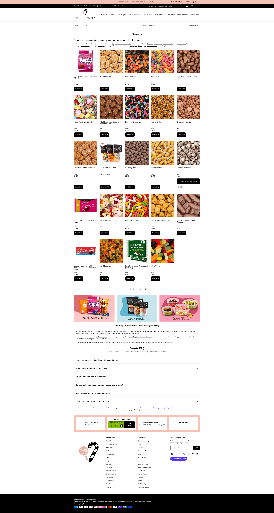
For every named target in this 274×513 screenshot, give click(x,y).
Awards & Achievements (145, 467)
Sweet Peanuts (156, 168)
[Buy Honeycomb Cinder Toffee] (162, 205)
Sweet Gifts (109, 464)
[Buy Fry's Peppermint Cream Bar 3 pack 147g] (137, 251)
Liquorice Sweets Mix (133, 122)
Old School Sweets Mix (108, 220)
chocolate (150, 44)
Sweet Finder (110, 441)
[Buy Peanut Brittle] (162, 107)
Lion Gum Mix (130, 76)
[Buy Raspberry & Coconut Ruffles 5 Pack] (85, 205)
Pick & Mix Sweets (111, 444)
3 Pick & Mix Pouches (108, 168)
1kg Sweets (109, 477)
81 (140, 289)
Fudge (108, 461)
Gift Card (108, 487)
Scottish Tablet (105, 76)
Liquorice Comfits (131, 220)
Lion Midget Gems (106, 266)
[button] (183, 1)
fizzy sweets (116, 44)
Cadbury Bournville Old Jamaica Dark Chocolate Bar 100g (85, 267)
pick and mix (85, 46)
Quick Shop (78, 89)
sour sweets (158, 44)
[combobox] (166, 6)
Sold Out (180, 187)
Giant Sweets (110, 454)
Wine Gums (155, 266)
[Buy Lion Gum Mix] (137, 61)
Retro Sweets (110, 447)
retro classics (181, 44)
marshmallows (123, 333)
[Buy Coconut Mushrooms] (188, 153)
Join (196, 447)
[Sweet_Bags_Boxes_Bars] (94, 308)
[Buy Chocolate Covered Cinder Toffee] (188, 61)
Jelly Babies (155, 76)
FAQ (139, 444)
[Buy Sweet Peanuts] (162, 153)
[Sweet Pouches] (137, 308)
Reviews (140, 461)
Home (145, 25)
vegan (132, 46)
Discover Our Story (143, 464)
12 (82, 25)
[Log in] (199, 6)
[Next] (146, 289)
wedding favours (135, 337)
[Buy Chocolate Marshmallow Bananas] (188, 205)
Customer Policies (143, 487)
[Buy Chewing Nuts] (137, 153)
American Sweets (111, 470)
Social (140, 480)
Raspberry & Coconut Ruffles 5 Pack (85, 221)
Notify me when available (188, 181)
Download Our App (143, 441)
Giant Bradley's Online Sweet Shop (83, 499)
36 (90, 25)
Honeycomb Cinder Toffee (161, 220)
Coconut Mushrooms (184, 168)
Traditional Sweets (111, 451)
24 (86, 25)
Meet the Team (142, 474)
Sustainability (142, 484)
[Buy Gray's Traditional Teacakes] (85, 153)
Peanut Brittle (156, 122)
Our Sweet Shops (143, 451)
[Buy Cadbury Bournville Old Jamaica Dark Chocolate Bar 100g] (85, 251)
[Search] (187, 6)
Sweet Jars (109, 467)
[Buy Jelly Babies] (162, 61)
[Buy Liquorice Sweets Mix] (137, 107)
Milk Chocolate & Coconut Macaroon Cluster (109, 123)
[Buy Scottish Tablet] (111, 61)
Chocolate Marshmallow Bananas (186, 221)
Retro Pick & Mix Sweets (83, 122)
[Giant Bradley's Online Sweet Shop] (84, 14)
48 (93, 25)
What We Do (141, 454)
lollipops (131, 333)
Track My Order (142, 457)
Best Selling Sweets (112, 474)
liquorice (166, 44)
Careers (140, 477)
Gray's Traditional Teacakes (84, 168)
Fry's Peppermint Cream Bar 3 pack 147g (136, 267)
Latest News (141, 470)
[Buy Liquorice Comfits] (137, 205)
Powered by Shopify (79, 504)
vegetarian (138, 46)
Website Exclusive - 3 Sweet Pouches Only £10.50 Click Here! (137, 2)
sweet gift (101, 46)
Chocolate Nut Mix (184, 122)
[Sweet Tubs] (179, 308)
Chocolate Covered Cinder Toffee (187, 77)
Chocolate (109, 457)
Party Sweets (110, 480)
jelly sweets (85, 333)
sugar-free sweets (150, 46)
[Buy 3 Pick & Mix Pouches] (111, 153)
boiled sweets (94, 333)
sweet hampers (147, 337)
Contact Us (141, 447)
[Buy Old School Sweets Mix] (111, 205)
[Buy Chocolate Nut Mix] (188, 107)
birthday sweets (101, 337)
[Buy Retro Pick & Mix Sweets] (85, 107)
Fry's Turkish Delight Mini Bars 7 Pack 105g (85, 77)
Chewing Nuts (130, 168)
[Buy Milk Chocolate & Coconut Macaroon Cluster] (111, 107)
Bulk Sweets (109, 484)
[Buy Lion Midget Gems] (111, 251)
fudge (171, 44)
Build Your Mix (105, 187)
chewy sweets (126, 44)
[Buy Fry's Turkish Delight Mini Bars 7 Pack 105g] (85, 61)
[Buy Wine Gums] (162, 251)
